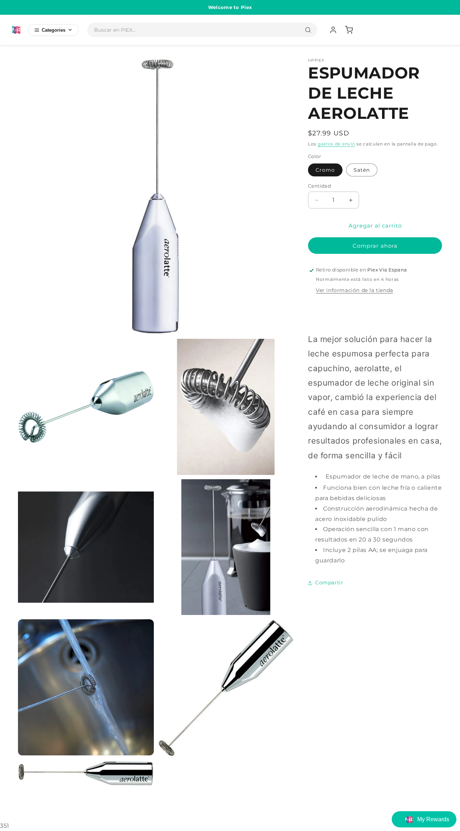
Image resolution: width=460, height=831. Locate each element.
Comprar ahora (375, 246)
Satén (362, 170)
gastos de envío (336, 144)
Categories (53, 30)
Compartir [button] (329, 582)
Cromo (325, 170)
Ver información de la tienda (354, 290)
